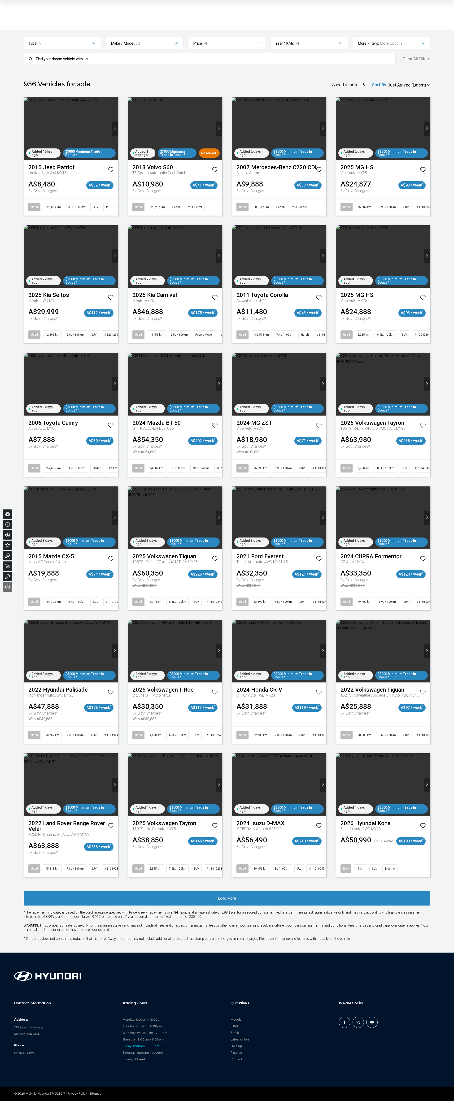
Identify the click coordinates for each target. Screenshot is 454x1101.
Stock (235, 1033)
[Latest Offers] (7, 545)
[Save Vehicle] (111, 170)
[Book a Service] (7, 576)
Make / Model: (123, 43)
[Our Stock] (7, 566)
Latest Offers (240, 1039)
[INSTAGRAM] (358, 1022)
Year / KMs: (285, 43)
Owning (236, 1046)
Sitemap (95, 1094)
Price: (198, 43)
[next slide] (115, 129)
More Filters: (368, 43)
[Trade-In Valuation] (7, 514)
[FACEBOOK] (344, 1022)
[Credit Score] (7, 524)
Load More (227, 898)
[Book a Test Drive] (7, 555)
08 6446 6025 (24, 1053)
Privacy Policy (77, 1094)
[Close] (7, 587)
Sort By (379, 84)
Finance (236, 1053)
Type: (33, 43)
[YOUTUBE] (372, 1022)
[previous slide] (27, 129)
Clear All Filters (416, 58)
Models (236, 1020)
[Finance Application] (7, 535)
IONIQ (235, 1026)
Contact (236, 1059)
